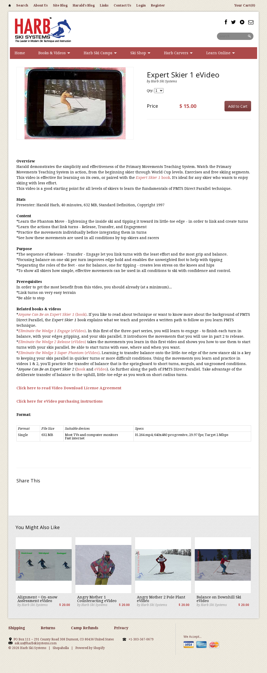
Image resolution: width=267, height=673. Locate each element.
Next (130, 108)
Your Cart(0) (244, 5)
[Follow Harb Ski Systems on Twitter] (233, 22)
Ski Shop (138, 53)
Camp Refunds (84, 628)
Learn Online (219, 53)
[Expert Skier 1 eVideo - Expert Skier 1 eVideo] (75, 103)
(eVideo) (52, 331)
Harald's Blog (84, 5)
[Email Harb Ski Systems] (250, 22)
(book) (52, 314)
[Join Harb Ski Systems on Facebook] (226, 22)
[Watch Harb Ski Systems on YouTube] (242, 22)
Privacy (121, 628)
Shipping (16, 628)
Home (9, 6)
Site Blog (60, 5)
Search (22, 5)
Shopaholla (61, 648)
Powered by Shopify (90, 648)
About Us (40, 5)
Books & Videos (52, 53)
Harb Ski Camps (98, 53)
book (153, 177)
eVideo (100, 369)
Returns (48, 628)
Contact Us (122, 5)
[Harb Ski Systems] (42, 29)
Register (158, 5)
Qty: (150, 91)
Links (104, 5)
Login (141, 5)
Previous (21, 108)
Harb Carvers (176, 53)
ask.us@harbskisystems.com (36, 643)
